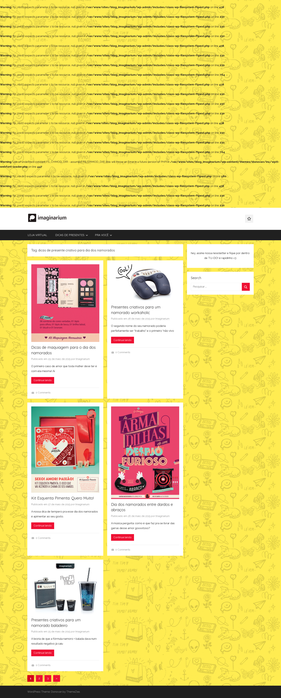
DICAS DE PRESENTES (69, 235)
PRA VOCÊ (101, 235)
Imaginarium (83, 359)
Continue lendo (43, 380)
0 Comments (43, 392)
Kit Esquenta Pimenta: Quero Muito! (62, 498)
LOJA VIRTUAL (37, 235)
